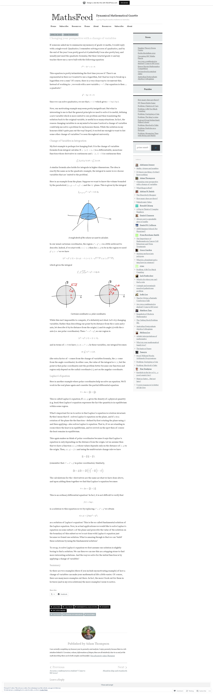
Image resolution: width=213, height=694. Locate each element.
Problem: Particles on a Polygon (147, 129)
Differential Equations (87, 607)
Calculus (69, 607)
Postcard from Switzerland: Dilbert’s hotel (149, 121)
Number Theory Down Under (147, 49)
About (96, 26)
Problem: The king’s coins (148, 117)
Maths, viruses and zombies (147, 168)
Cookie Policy (44, 690)
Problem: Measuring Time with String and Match (148, 134)
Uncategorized (59, 611)
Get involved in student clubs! (147, 73)
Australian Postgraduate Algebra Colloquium (147, 78)
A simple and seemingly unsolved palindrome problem (145, 288)
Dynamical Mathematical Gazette (117, 16)
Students (105, 607)
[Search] (155, 148)
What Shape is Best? (144, 188)
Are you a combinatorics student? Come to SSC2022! (67, 669)
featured (91, 615)
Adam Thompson (70, 35)
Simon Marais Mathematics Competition (149, 67)
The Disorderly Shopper (146, 195)
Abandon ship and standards (115, 668)
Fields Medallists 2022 (146, 53)
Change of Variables (74, 615)
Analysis (56, 607)
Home (53, 26)
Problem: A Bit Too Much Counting (147, 110)
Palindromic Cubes (144, 202)
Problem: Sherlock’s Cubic (148, 125)
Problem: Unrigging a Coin (148, 114)
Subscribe (63, 26)
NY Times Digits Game (146, 103)
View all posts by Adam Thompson (102, 656)
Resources (76, 26)
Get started (124, 3)
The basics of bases (143, 349)
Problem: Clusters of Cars (148, 106)
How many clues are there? (148, 100)
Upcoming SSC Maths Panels (146, 57)
